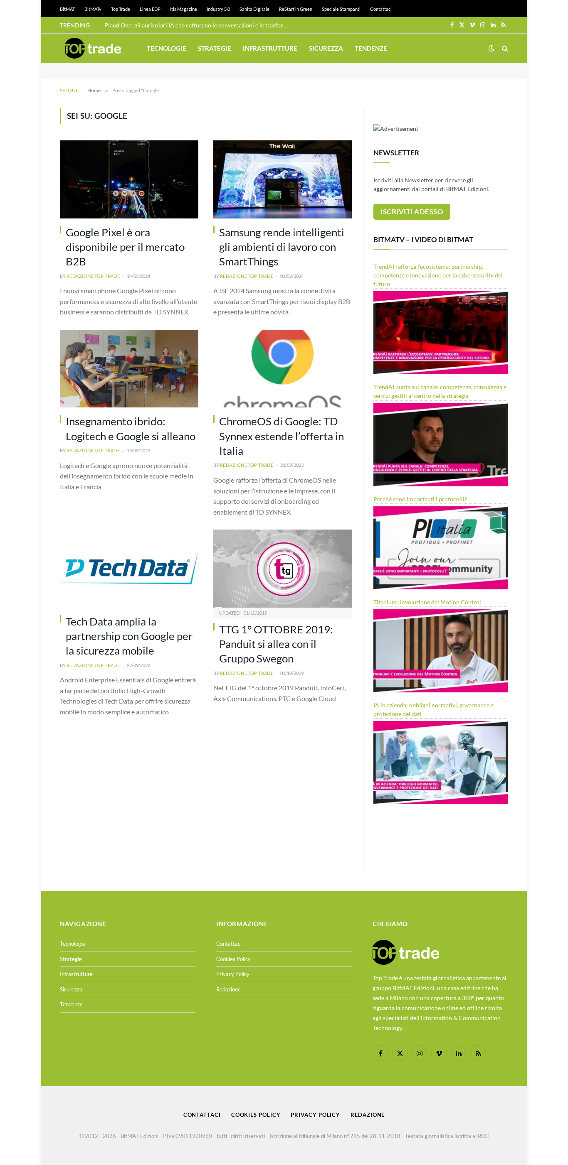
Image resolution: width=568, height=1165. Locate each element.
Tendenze (371, 48)
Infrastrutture (270, 48)
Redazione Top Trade (93, 276)
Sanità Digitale (254, 9)
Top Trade (120, 9)
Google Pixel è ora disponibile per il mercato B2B (125, 247)
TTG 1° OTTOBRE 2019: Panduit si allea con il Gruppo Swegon (276, 644)
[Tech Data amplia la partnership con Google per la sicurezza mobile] (129, 568)
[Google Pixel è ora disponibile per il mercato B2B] (129, 179)
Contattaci (381, 9)
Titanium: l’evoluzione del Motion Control (427, 602)
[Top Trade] (93, 48)
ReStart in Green (295, 9)
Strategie (214, 48)
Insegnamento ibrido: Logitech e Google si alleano (130, 428)
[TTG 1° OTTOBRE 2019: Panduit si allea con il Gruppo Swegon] (282, 568)
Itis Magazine (183, 9)
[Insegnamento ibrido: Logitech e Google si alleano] (129, 368)
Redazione (228, 989)
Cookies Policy (233, 959)
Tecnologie (166, 48)
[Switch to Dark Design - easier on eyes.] (491, 48)
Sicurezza (326, 48)
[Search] (504, 48)
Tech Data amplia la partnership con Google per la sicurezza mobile (129, 636)
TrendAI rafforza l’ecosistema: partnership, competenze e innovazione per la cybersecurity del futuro (438, 275)
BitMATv (92, 9)
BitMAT (67, 9)
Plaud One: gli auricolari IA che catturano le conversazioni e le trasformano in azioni (197, 25)
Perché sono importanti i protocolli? (420, 499)
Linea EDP (150, 9)
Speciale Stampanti (341, 9)
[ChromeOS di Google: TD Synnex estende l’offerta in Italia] (282, 368)
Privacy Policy (232, 974)
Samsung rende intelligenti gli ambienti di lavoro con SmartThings (281, 247)
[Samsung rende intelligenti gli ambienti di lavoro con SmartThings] (282, 179)
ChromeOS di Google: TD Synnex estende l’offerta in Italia (281, 435)
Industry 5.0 (218, 9)
